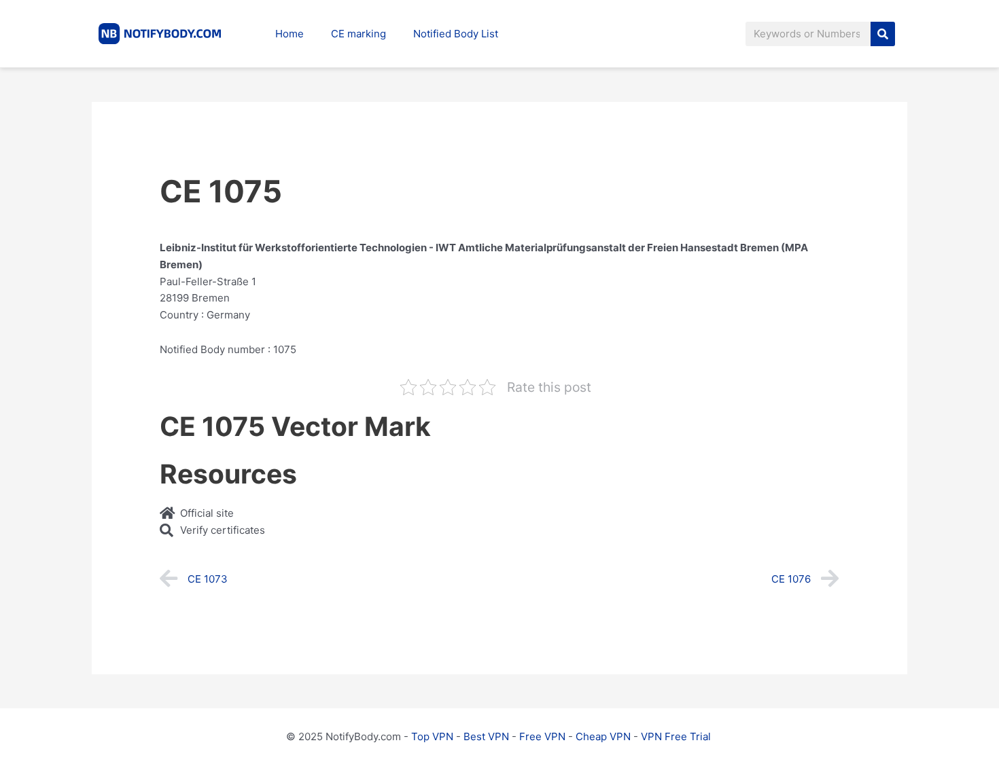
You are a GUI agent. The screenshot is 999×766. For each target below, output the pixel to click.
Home (289, 33)
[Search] (883, 34)
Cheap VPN (603, 736)
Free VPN (542, 736)
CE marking (358, 33)
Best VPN (486, 736)
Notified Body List (455, 33)
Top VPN (432, 736)
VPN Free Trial (676, 736)
